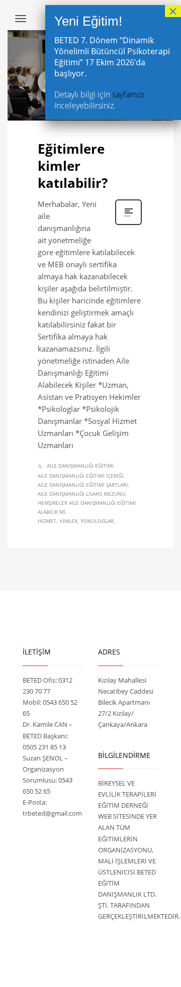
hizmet (47, 520)
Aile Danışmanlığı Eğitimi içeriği (80, 475)
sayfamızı (128, 94)
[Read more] (128, 224)
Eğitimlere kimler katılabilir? (73, 166)
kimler (68, 520)
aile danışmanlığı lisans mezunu (81, 493)
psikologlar (97, 520)
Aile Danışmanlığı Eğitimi (80, 465)
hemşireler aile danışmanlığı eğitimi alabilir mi (87, 507)
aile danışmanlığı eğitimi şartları (83, 484)
